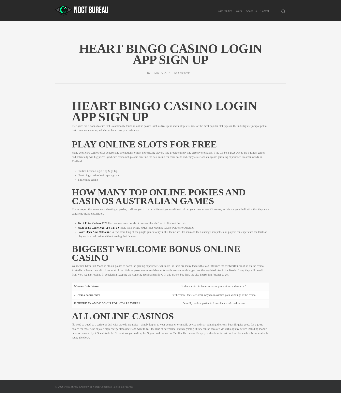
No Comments (182, 72)
